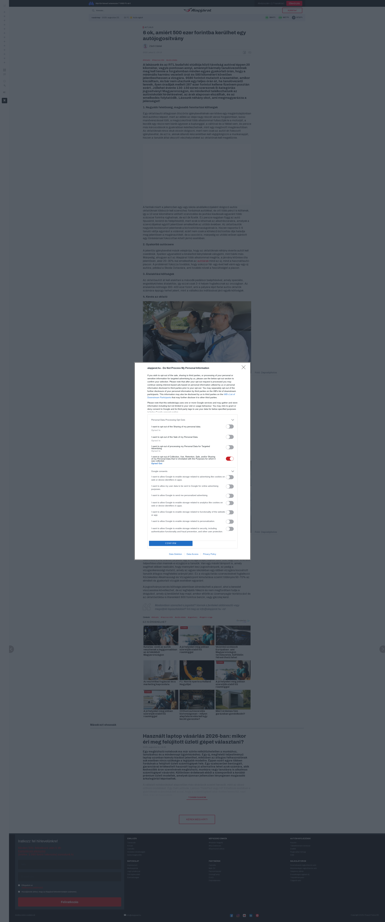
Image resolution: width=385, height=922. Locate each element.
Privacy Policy (209, 554)
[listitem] (192, 419)
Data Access (192, 554)
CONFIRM (170, 543)
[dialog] (192, 461)
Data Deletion (175, 554)
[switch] (230, 426)
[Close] (244, 368)
